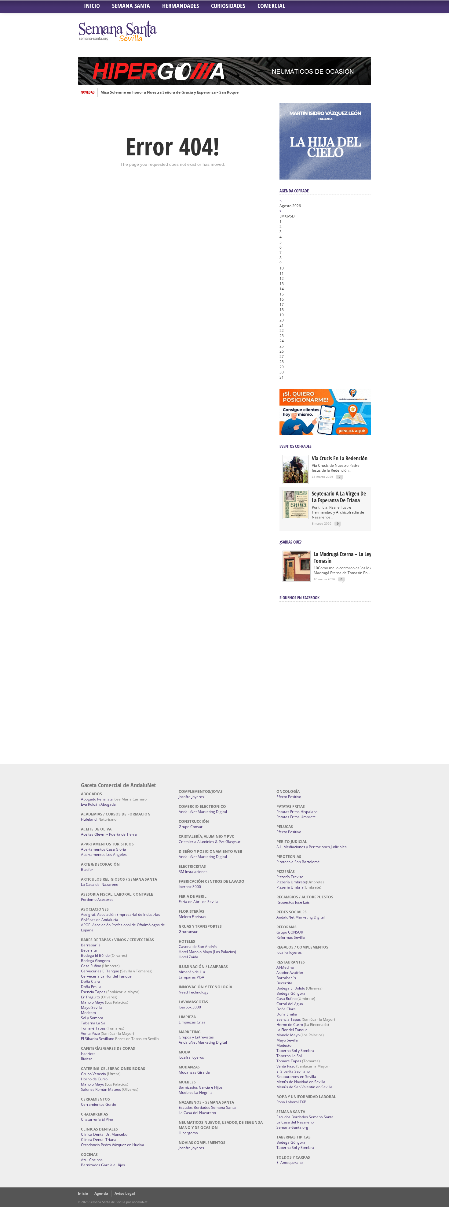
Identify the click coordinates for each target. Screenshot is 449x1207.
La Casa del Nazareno (99, 884)
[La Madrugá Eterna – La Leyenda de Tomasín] (297, 580)
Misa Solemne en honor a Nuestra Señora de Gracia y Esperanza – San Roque (169, 92)
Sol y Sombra (92, 1017)
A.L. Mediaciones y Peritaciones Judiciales (311, 846)
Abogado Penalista (97, 799)
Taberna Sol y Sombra (295, 1050)
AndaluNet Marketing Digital (203, 811)
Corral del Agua (289, 1003)
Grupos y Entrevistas (196, 1037)
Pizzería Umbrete (291, 882)
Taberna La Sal (93, 1023)
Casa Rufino (91, 965)
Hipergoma (188, 1132)
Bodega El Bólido (95, 955)
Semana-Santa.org (292, 1127)
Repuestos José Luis (293, 902)
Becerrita (89, 950)
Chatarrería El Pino (97, 1119)
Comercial (271, 6)
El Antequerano (289, 1162)
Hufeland (89, 819)
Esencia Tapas (93, 991)
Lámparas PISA (191, 977)
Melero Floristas (192, 916)
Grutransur (188, 931)
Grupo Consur (191, 826)
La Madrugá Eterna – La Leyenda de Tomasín (351, 557)
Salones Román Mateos (101, 1089)
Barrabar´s (90, 945)
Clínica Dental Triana (98, 1139)
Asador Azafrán (289, 972)
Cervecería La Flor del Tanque (106, 976)
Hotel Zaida (188, 957)
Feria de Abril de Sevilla (198, 901)
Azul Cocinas (92, 1159)
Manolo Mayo (92, 1002)
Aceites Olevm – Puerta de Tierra (109, 834)
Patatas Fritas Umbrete (296, 816)
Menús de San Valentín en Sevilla (304, 1087)
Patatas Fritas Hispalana (297, 811)
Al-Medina (285, 967)
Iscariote (88, 1053)
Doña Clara (90, 981)
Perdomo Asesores (97, 899)
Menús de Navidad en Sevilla (300, 1081)
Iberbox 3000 (190, 886)
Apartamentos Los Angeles (104, 854)
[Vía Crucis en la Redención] (295, 481)
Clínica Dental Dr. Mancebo (104, 1134)
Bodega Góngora (95, 960)
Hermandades (180, 6)
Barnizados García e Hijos (103, 1165)
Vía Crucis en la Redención (339, 458)
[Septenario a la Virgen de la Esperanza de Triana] (295, 516)
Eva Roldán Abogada (98, 804)
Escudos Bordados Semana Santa (207, 1107)
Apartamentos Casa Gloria (103, 849)
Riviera (87, 1058)
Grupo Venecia (93, 1073)
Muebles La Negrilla (196, 1092)
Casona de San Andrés (198, 946)
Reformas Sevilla (290, 937)
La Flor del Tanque (292, 1029)
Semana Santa (131, 6)
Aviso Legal (125, 1193)
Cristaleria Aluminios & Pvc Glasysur (209, 841)
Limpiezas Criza (192, 1022)
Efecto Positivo (288, 796)
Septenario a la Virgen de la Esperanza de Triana (339, 496)
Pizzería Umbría (290, 887)
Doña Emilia (91, 986)
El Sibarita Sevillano (97, 1038)
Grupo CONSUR (289, 932)
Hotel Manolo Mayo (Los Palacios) (207, 951)
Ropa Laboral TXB (291, 1102)
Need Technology (193, 992)
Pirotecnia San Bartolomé (298, 861)
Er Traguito (90, 997)
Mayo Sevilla (91, 1007)
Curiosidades (228, 6)
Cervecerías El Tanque (100, 971)
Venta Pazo (90, 1033)
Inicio (92, 6)
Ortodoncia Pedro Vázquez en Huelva (112, 1144)
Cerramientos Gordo (98, 1104)
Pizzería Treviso (289, 876)
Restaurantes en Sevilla (296, 1076)
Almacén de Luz (192, 972)
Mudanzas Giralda (194, 1072)
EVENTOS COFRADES (295, 446)
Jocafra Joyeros (191, 796)
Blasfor (87, 869)
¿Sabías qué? (290, 542)
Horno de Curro (94, 1079)
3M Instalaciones (193, 871)
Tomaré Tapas (93, 1028)
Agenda (101, 1193)
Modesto (88, 1012)
